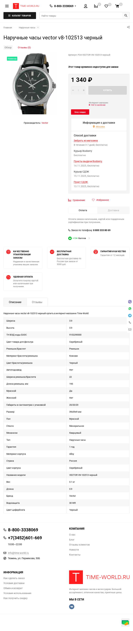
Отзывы (37, 302)
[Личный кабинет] (85, 6)
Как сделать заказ (14, 578)
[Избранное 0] (106, 6)
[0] (117, 6)
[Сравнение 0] (96, 6)
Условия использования (17, 593)
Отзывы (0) (24, 47)
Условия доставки (13, 583)
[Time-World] (99, 577)
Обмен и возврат (13, 588)
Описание (15, 302)
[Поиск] (125, 15)
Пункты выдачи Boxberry (88, 161)
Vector (45, 122)
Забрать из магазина (86, 140)
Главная (7, 27)
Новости (74, 549)
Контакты (75, 554)
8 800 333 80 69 (101, 230)
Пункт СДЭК (81, 182)
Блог (71, 539)
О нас (72, 534)
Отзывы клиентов (79, 544)
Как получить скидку (15, 598)
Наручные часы (27, 27)
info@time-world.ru (18, 552)
